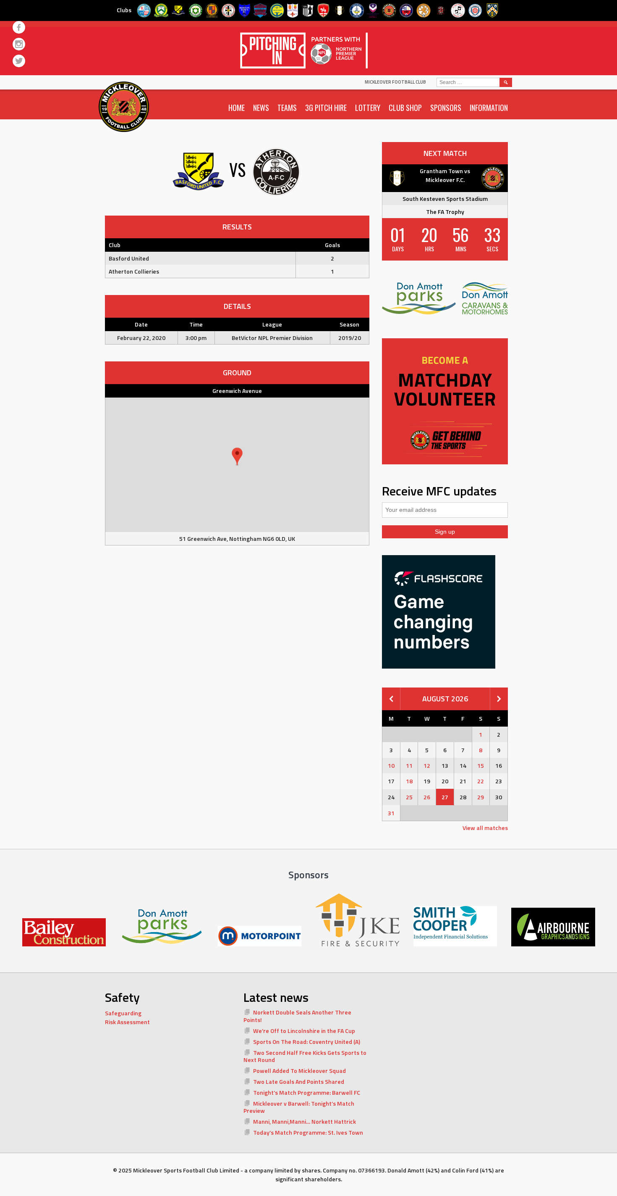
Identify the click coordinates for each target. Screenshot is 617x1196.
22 (480, 781)
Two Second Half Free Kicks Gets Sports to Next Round (304, 1056)
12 (427, 765)
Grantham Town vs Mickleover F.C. (445, 175)
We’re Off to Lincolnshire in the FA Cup (304, 1030)
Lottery (367, 107)
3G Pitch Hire (326, 107)
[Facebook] (19, 27)
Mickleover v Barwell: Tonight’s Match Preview (298, 1107)
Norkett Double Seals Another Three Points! (297, 1016)
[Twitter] (19, 61)
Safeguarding (123, 1013)
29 (480, 797)
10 (391, 765)
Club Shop (405, 107)
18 (409, 781)
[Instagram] (19, 44)
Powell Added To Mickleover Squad (299, 1070)
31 (391, 813)
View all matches (485, 827)
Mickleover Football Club (395, 82)
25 (409, 797)
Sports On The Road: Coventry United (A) (306, 1041)
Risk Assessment (127, 1021)
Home (236, 107)
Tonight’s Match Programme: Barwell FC (306, 1092)
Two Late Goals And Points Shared (298, 1081)
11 (409, 765)
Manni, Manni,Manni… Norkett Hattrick (304, 1121)
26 (427, 797)
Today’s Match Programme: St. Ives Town (308, 1132)
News (261, 107)
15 (480, 765)
